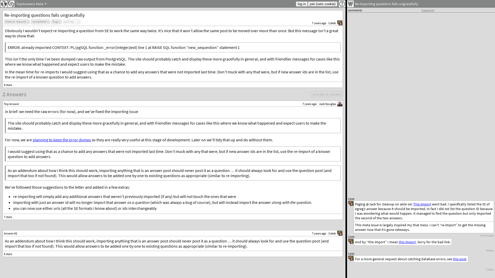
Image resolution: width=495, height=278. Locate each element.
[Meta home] (11, 4)
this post (459, 259)
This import (422, 204)
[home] (4, 4)
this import (407, 242)
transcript (428, 10)
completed (39, 21)
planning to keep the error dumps (62, 139)
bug (55, 21)
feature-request (15, 21)
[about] (342, 4)
